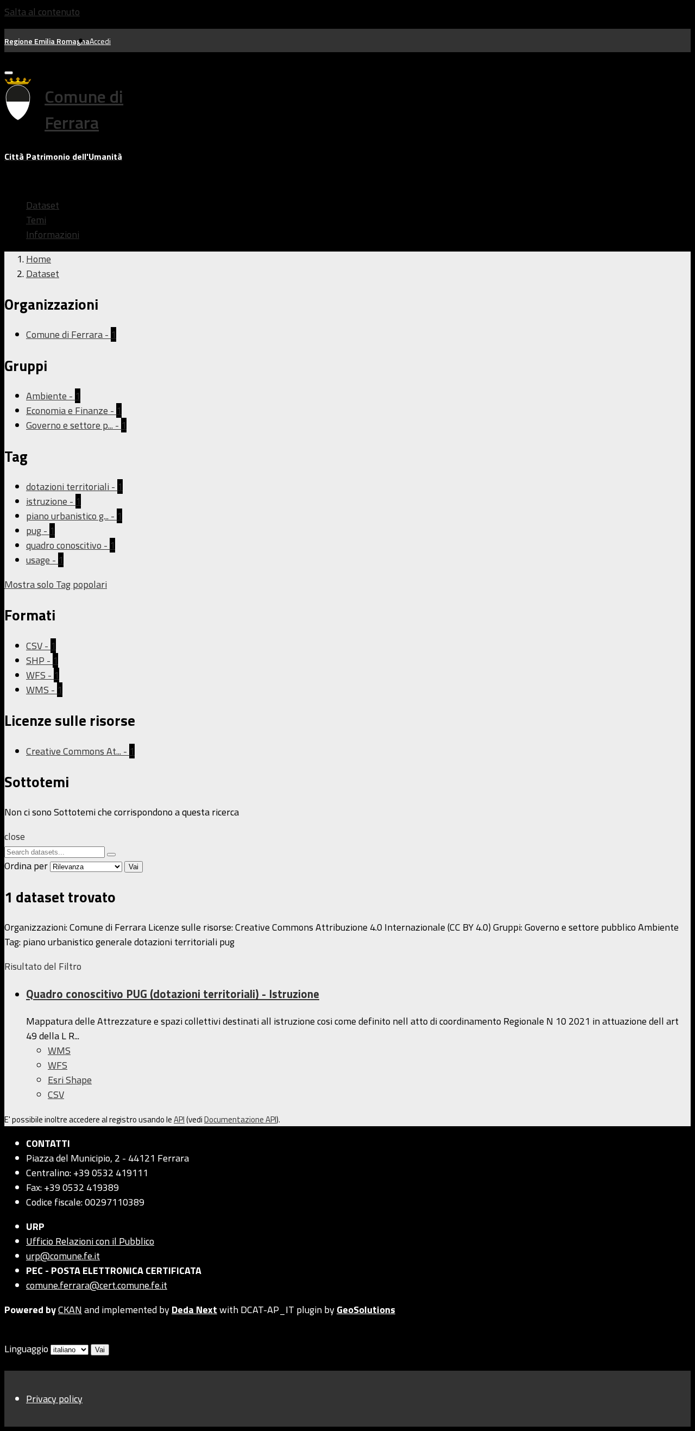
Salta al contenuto (42, 11)
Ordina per (26, 865)
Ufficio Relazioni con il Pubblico (90, 1241)
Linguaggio (26, 1348)
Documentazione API (240, 1119)
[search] (111, 854)
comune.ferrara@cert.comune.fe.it (96, 1285)
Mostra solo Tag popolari (55, 584)
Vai (133, 867)
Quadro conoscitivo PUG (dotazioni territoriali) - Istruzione (172, 993)
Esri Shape (70, 1079)
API (179, 1119)
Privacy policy (54, 1398)
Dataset (42, 205)
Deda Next (194, 1309)
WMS (59, 1050)
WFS (57, 1065)
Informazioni (52, 234)
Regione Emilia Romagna (47, 41)
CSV (56, 1094)
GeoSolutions (366, 1309)
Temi (36, 219)
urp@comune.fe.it (63, 1255)
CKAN (70, 1309)
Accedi (100, 41)
